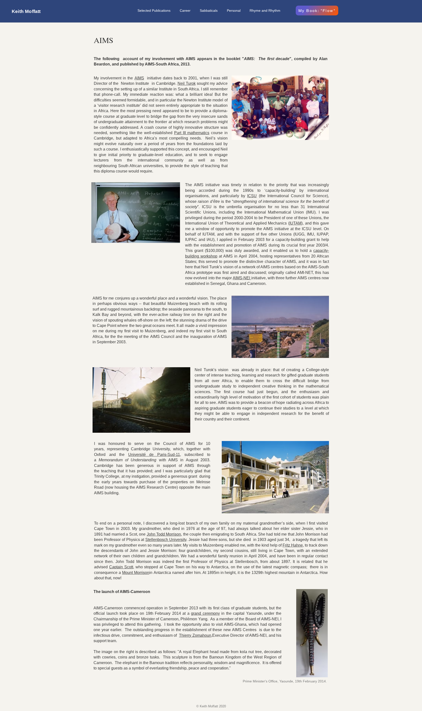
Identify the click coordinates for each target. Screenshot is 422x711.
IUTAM (295, 223)
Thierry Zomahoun (195, 635)
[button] (186, 10)
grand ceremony (205, 613)
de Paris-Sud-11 (164, 454)
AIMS (139, 78)
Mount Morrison (135, 573)
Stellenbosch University (165, 540)
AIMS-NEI (242, 278)
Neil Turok (187, 83)
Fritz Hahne (293, 545)
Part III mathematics (192, 133)
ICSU (252, 196)
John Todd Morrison (164, 534)
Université (138, 454)
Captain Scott (121, 567)
